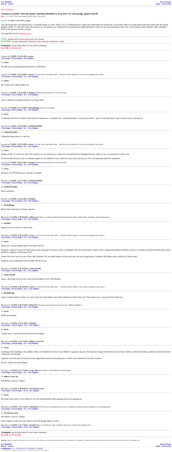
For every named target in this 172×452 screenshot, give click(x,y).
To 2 (25, 128)
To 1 (25, 76)
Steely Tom (34, 370)
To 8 (25, 201)
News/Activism (165, 2)
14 (2, 305)
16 (2, 341)
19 (2, 407)
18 (2, 389)
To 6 (25, 183)
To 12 (26, 289)
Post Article (166, 4)
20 (2, 425)
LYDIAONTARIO (35, 126)
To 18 (26, 427)
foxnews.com (25, 33)
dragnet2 (32, 93)
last (19, 48)
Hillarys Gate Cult (37, 341)
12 (2, 269)
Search (10, 4)
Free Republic (6, 2)
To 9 (25, 237)
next (16, 48)
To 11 (26, 325)
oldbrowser (34, 217)
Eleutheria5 (34, 407)
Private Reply (17, 58)
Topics (158, 4)
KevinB (32, 425)
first (2, 48)
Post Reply (6, 58)
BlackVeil (33, 305)
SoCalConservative (37, 389)
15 (2, 323)
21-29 (11, 48)
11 (2, 235)
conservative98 (35, 269)
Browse (3, 4)
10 (2, 217)
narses (31, 56)
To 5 (25, 146)
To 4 (25, 219)
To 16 (26, 391)
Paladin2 (32, 199)
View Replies (28, 58)
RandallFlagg (34, 108)
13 (2, 287)
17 (2, 370)
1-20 (6, 48)
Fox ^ (3, 16)
